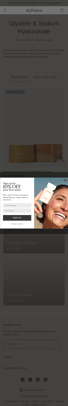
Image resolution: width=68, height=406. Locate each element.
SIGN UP (17, 217)
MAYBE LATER (17, 224)
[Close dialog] (65, 180)
